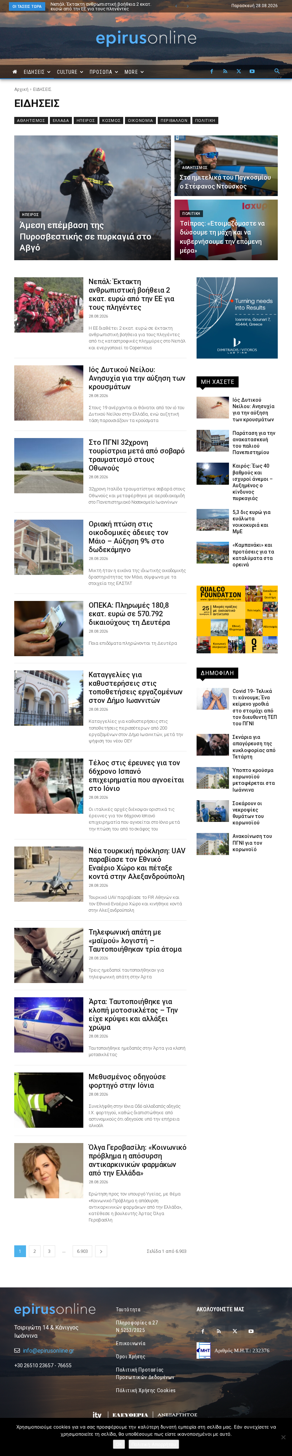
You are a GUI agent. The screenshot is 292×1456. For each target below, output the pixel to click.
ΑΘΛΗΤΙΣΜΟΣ (31, 120)
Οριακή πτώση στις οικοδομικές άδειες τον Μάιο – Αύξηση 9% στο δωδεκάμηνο (128, 537)
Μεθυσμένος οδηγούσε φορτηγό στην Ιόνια (127, 1081)
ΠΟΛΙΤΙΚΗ (205, 120)
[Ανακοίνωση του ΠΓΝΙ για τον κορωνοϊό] (213, 844)
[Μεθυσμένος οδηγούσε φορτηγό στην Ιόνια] (48, 1100)
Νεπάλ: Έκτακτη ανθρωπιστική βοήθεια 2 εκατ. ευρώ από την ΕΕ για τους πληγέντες (131, 294)
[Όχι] (283, 1437)
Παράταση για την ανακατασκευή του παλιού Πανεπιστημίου (254, 443)
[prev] (176, 6)
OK (119, 1444)
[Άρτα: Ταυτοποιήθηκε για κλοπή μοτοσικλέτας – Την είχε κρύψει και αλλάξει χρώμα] (48, 1025)
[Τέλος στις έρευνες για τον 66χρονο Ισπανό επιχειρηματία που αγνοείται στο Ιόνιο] (48, 786)
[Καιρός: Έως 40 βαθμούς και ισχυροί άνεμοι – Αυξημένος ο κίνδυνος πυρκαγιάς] (213, 473)
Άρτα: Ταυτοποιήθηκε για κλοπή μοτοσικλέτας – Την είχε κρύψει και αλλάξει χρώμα (133, 1014)
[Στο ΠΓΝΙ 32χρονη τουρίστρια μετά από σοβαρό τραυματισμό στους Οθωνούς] (48, 465)
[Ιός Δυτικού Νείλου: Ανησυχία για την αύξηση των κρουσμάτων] (48, 393)
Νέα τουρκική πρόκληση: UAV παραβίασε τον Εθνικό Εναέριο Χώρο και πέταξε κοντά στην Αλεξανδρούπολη (137, 864)
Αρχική (21, 89)
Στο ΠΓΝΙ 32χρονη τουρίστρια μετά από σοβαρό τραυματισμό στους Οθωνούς (137, 455)
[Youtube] (252, 72)
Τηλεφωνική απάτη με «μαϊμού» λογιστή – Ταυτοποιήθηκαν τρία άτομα (135, 940)
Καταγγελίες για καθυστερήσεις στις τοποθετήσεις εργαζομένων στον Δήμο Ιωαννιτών (136, 687)
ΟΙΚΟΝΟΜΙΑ (140, 120)
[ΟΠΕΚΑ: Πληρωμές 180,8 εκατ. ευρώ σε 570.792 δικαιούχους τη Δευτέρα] (48, 628)
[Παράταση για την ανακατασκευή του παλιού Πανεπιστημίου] (213, 441)
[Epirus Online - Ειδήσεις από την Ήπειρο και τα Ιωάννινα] (54, 1310)
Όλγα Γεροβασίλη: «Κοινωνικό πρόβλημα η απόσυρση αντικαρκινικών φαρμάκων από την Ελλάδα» (138, 1160)
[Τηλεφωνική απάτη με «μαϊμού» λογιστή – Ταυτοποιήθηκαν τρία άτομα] (48, 955)
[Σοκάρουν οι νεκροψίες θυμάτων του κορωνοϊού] (213, 811)
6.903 (82, 1251)
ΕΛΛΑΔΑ (61, 120)
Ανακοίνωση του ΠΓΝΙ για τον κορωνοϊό (252, 842)
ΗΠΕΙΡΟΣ (86, 120)
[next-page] (101, 1251)
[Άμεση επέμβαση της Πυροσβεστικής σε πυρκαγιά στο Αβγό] (92, 197)
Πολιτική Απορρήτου (153, 1444)
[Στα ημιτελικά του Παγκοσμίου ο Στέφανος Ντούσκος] (226, 165)
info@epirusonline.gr (48, 1350)
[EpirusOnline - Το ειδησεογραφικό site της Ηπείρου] (146, 38)
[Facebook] (212, 72)
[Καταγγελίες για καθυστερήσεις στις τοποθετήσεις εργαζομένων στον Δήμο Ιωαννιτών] (48, 698)
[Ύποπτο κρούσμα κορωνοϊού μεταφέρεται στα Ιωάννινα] (213, 778)
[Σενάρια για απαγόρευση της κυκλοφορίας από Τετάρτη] (213, 745)
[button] (277, 71)
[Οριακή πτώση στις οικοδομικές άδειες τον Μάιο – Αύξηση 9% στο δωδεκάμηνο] (48, 547)
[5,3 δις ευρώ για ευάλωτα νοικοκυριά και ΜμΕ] (213, 520)
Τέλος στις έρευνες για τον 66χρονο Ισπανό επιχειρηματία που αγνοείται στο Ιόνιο (136, 775)
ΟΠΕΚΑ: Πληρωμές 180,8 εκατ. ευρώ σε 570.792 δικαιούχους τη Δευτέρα (129, 614)
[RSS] (225, 72)
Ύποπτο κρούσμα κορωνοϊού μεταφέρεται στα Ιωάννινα (254, 780)
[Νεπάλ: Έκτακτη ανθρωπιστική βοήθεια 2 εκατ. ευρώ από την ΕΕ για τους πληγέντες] (48, 305)
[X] (239, 72)
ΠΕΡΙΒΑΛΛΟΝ (174, 120)
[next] (187, 6)
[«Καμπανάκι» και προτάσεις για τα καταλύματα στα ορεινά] (213, 553)
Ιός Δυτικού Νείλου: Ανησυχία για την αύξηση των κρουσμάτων (99, 6)
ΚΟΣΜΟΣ (111, 120)
